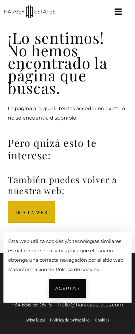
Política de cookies (77, 269)
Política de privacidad (70, 319)
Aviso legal (35, 319)
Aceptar (67, 288)
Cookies (102, 319)
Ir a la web (31, 212)
